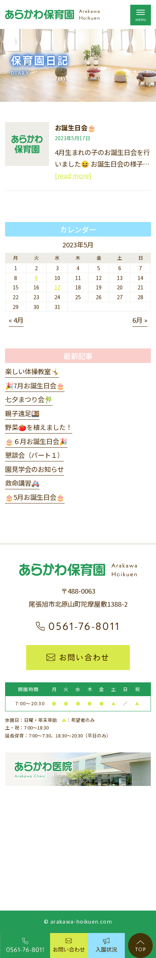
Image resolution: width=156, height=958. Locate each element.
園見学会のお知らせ (34, 469)
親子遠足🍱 (22, 413)
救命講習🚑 (22, 483)
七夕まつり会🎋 (29, 399)
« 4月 (16, 320)
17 (57, 287)
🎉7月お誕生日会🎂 (35, 385)
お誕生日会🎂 (75, 127)
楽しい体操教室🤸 (32, 371)
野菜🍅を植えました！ (38, 427)
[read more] (73, 175)
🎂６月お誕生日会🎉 (36, 441)
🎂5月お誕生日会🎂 (35, 497)
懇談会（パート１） (34, 455)
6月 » (139, 320)
